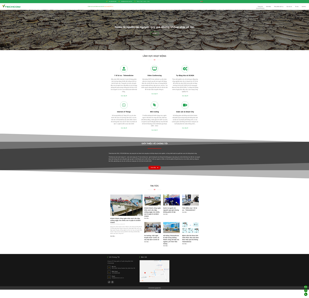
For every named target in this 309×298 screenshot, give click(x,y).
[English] (200, 1)
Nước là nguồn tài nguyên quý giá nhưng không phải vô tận (171, 210)
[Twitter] (109, 282)
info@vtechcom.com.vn (118, 277)
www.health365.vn (108, 6)
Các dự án (289, 6)
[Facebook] (112, 282)
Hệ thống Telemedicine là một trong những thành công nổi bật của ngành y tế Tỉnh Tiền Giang (171, 239)
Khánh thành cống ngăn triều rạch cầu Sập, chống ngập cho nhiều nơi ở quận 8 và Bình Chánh (125, 220)
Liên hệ (304, 6)
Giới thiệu (268, 6)
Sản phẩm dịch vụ (278, 6)
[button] (2, 30)
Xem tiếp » (112, 236)
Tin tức (297, 6)
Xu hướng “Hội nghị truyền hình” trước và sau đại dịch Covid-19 (151, 237)
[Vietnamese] (202, 1)
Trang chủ (260, 6)
